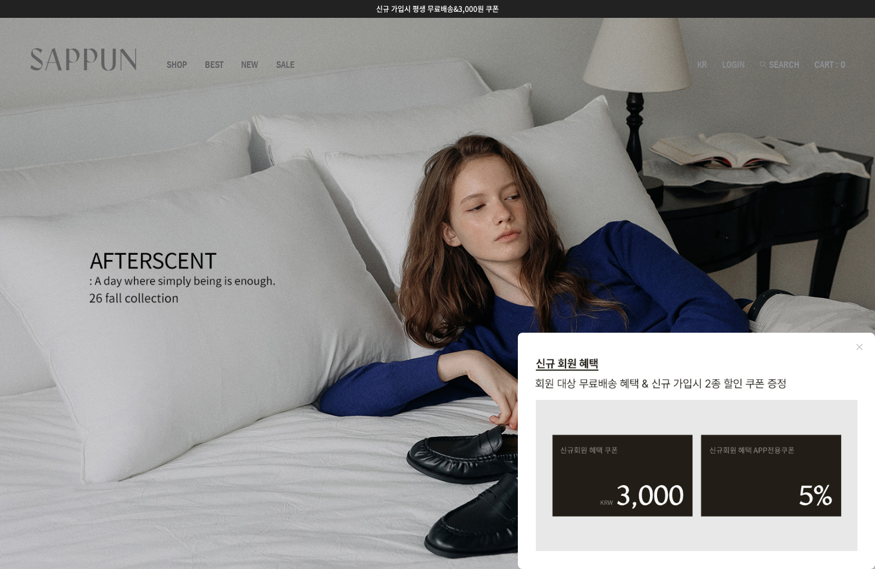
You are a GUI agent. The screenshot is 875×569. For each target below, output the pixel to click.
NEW (249, 64)
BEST (214, 64)
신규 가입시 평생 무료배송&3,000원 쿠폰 (437, 9)
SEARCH (783, 64)
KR (702, 64)
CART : (829, 64)
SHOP (177, 64)
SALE (285, 64)
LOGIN (733, 64)
